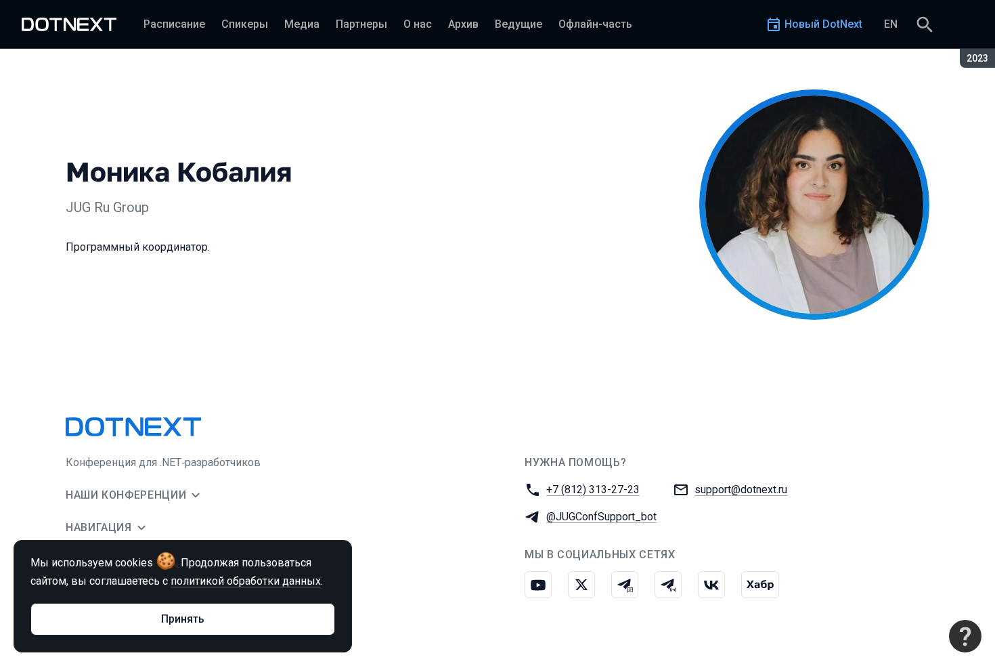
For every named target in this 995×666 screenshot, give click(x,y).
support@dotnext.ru (740, 489)
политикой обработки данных (246, 581)
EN (891, 24)
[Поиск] (924, 24)
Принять (182, 618)
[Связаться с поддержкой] (965, 636)
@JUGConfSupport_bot (601, 516)
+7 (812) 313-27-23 (593, 489)
